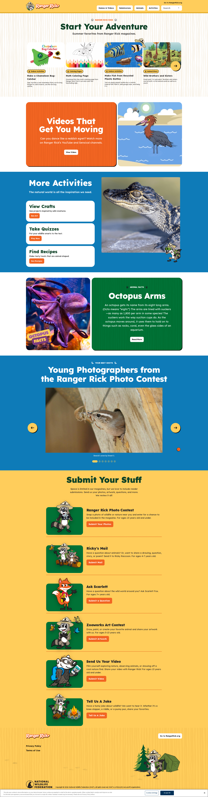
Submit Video (96, 678)
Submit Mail (95, 562)
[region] (104, 793)
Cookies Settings (151, 793)
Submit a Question (99, 600)
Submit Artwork (98, 638)
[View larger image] (104, 420)
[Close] (204, 792)
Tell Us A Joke (97, 715)
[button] (95, 461)
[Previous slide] (32, 428)
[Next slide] (175, 66)
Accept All (167, 793)
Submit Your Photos (100, 524)
